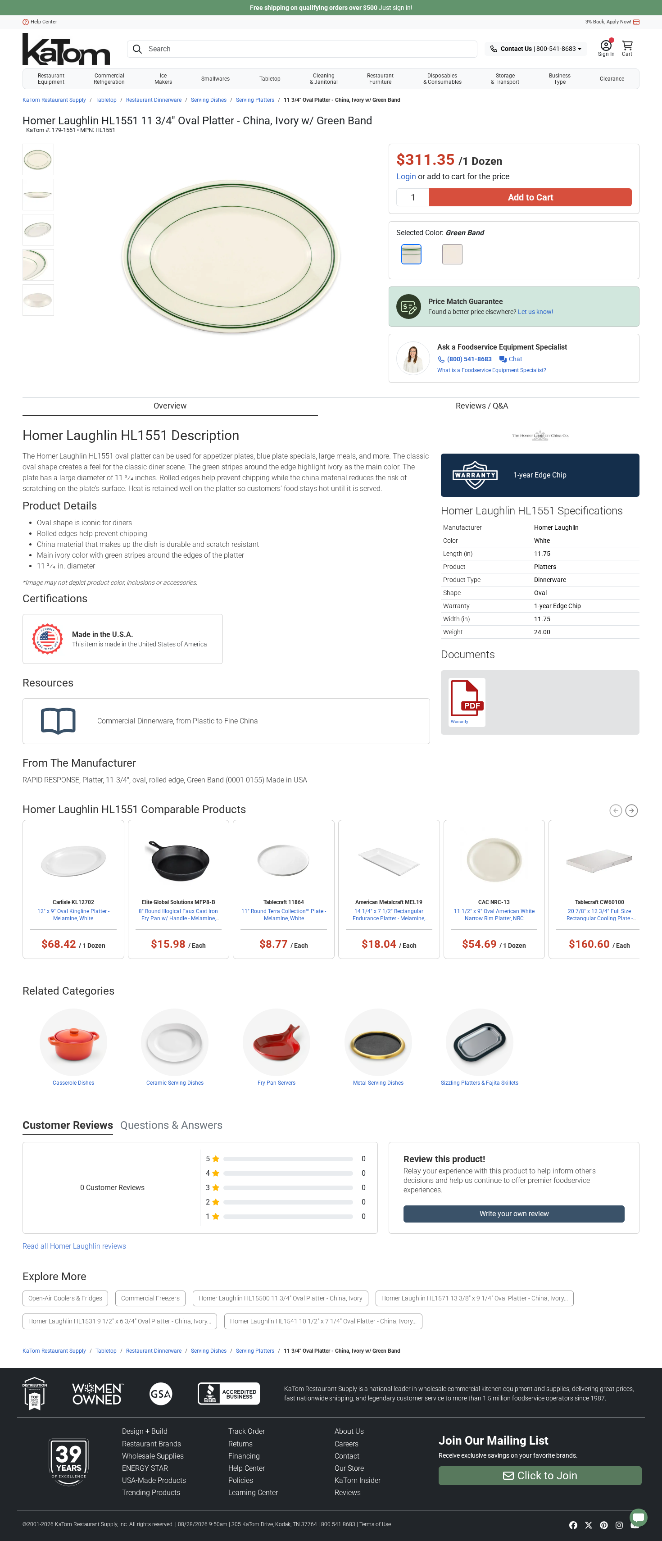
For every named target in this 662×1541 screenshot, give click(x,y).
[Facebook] (573, 1525)
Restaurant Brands (151, 1444)
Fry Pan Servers (276, 1083)
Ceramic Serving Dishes (175, 1083)
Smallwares (215, 79)
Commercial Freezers (150, 1298)
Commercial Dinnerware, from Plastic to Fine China (177, 721)
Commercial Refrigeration (109, 79)
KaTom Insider (358, 1480)
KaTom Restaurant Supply (54, 100)
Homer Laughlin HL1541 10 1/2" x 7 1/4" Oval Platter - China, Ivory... (323, 1321)
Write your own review (514, 1213)
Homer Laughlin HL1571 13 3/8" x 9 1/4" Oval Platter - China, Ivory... (474, 1298)
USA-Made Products (154, 1480)
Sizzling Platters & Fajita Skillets (479, 1083)
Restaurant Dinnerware (153, 100)
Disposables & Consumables (442, 79)
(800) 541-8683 (469, 359)
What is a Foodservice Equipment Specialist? (491, 370)
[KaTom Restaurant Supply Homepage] (66, 49)
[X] (589, 1525)
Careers (346, 1444)
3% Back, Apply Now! (608, 22)
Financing (244, 1456)
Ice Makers (163, 79)
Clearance (612, 79)
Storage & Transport (505, 79)
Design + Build (145, 1431)
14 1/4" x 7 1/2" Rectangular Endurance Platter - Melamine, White (389, 918)
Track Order (246, 1431)
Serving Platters (255, 100)
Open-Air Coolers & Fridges (65, 1298)
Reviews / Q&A (482, 405)
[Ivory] (452, 254)
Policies (240, 1480)
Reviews (348, 1492)
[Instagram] (619, 1525)
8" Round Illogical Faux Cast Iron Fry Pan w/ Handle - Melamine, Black (178, 918)
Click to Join (547, 1475)
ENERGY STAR (145, 1468)
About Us (349, 1431)
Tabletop (270, 79)
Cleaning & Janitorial (324, 79)
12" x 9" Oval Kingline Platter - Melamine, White (73, 915)
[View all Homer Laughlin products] (540, 434)
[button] (606, 49)
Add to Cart (530, 197)
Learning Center (253, 1492)
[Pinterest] (604, 1525)
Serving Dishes (209, 100)
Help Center (44, 22)
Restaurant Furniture (380, 79)
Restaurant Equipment (51, 79)
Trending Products (151, 1492)
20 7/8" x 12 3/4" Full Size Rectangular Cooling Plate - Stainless (600, 918)
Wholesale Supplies (153, 1456)
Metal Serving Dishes (378, 1083)
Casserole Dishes (73, 1083)
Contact (347, 1456)
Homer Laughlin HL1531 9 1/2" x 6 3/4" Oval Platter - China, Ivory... (119, 1321)
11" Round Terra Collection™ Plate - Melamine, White (283, 915)
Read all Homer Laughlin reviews (74, 1246)
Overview (170, 405)
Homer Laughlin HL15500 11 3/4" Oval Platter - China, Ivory (281, 1298)
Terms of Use (375, 1524)
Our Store (349, 1468)
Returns (240, 1444)
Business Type (560, 79)
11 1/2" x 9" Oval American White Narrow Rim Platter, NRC (494, 915)
